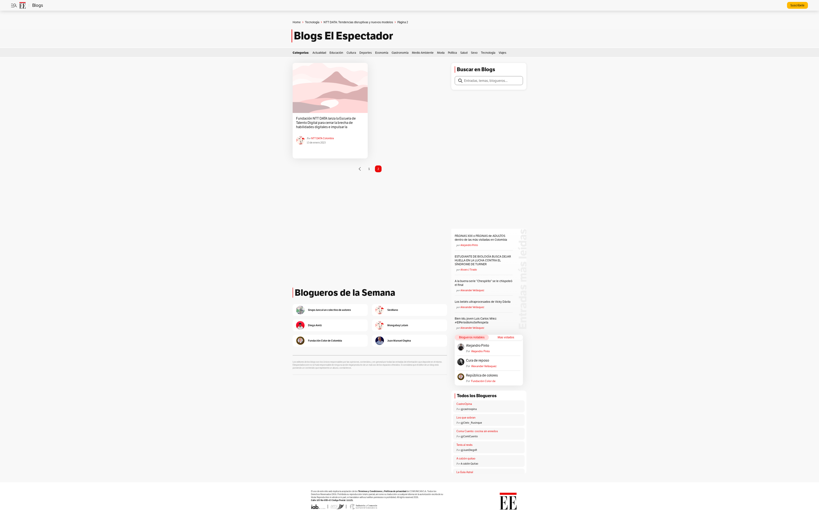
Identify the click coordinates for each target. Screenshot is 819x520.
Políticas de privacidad (395, 491)
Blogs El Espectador (343, 35)
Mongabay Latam (397, 325)
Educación (336, 53)
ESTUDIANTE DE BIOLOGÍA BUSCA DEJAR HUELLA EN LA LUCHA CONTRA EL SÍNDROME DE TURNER (483, 260)
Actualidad (319, 53)
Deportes (365, 53)
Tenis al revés (464, 445)
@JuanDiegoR (469, 450)
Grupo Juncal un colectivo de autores (329, 309)
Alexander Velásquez (472, 290)
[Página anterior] (359, 168)
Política (452, 53)
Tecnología (312, 22)
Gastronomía (400, 53)
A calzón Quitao (469, 463)
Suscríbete (797, 5)
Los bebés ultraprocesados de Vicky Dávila (483, 302)
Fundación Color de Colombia (483, 381)
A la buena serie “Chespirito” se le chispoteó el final (483, 283)
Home (297, 22)
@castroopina (469, 409)
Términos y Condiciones (370, 491)
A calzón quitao (465, 458)
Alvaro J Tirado (468, 269)
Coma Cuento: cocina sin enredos (477, 431)
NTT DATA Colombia (322, 138)
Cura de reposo (477, 360)
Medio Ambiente (423, 53)
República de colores (482, 375)
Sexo (474, 53)
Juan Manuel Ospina (399, 340)
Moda (440, 53)
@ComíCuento (469, 436)
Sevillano (392, 309)
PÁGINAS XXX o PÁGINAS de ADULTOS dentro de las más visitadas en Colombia (481, 238)
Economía (381, 53)
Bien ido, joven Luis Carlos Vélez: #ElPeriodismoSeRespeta (476, 320)
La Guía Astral (464, 472)
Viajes (502, 53)
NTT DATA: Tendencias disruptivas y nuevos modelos (358, 22)
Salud (464, 53)
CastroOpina (464, 404)
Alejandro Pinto (469, 245)
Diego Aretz (315, 325)
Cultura (351, 53)
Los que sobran (465, 417)
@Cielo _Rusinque (471, 422)
